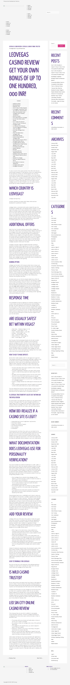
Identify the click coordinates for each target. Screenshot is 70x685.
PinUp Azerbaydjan (55, 322)
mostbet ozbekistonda (56, 301)
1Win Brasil (53, 218)
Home (29, 5)
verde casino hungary (56, 342)
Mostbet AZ (53, 292)
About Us (30, 6)
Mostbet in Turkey (55, 297)
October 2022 (54, 176)
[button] (35, 12)
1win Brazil (53, 220)
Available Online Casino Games (20, 153)
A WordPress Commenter (57, 127)
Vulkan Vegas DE (55, 344)
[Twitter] (43, 2)
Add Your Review (16, 116)
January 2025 (54, 143)
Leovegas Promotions (18, 166)
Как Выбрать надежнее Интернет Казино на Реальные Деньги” (57, 78)
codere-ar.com (54, 259)
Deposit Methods (17, 148)
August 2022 (54, 178)
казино (52, 355)
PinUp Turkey (54, 326)
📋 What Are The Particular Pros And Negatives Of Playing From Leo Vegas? (19, 127)
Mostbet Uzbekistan (55, 309)
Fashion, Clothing (55, 267)
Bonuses (15, 149)
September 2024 (55, 149)
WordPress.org (54, 660)
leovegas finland (55, 282)
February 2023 (54, 172)
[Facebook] (37, 2)
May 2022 (53, 185)
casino (52, 245)
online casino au (55, 313)
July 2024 (53, 153)
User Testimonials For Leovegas (20, 117)
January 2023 (54, 174)
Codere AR (53, 255)
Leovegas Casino (16, 124)
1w (51, 216)
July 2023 (53, 162)
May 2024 (53, 157)
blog (52, 243)
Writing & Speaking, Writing (57, 350)
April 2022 (53, 187)
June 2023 (53, 164)
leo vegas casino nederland (18, 286)
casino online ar (54, 251)
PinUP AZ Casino (55, 319)
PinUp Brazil (54, 324)
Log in (52, 654)
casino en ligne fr (55, 247)
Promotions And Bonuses (18, 146)
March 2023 (54, 170)
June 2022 (53, 182)
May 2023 (53, 166)
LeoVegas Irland (54, 286)
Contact (29, 9)
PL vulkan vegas (55, 328)
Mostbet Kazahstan (55, 299)
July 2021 (53, 197)
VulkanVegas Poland (55, 348)
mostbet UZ (54, 307)
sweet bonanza (54, 338)
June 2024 (53, 155)
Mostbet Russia (54, 303)
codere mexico (54, 257)
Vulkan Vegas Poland (56, 346)
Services (29, 8)
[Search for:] (58, 365)
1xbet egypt (53, 232)
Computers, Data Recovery (57, 265)
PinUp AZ (53, 317)
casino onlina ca (55, 249)
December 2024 (54, 145)
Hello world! (54, 128)
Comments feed (55, 658)
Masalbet (53, 290)
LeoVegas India (54, 284)
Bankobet (53, 238)
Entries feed (54, 656)
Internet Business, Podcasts (57, 276)
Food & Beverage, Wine (56, 272)
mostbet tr (53, 305)
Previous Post (11, 658)
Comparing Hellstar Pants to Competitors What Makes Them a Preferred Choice (57, 84)
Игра (52, 353)
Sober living (54, 334)
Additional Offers (17, 103)
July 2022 (53, 180)
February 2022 (54, 191)
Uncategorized (12, 48)
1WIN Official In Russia (56, 224)
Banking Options (16, 105)
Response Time (16, 106)
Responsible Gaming (17, 135)
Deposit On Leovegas (17, 157)
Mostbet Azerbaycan (55, 294)
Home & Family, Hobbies (56, 274)
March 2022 (53, 189)
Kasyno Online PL (55, 278)
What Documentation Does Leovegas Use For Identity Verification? (19, 113)
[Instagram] (55, 2)
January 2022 (54, 193)
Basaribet (53, 241)
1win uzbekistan (55, 228)
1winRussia (53, 230)
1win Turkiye (54, 226)
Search (52, 43)
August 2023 (54, 160)
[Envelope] (61, 2)
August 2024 (54, 151)
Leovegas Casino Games (18, 164)
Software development (56, 336)
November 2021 (54, 195)
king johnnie (54, 280)
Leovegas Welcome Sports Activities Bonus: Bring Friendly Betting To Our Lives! (20, 144)
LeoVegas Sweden (55, 288)
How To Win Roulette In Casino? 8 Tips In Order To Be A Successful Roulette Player (58, 67)
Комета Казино (54, 357)
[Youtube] (49, 2)
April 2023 (53, 168)
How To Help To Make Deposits (20, 107)
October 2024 (54, 147)
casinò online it (54, 253)
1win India (53, 222)
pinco (52, 315)
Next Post (40, 658)
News (52, 311)
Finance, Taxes (54, 269)
